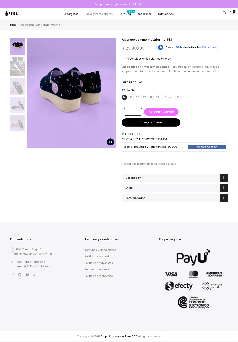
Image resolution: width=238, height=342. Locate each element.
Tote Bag (126, 13)
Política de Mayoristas (99, 263)
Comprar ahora (151, 122)
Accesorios (144, 14)
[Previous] (33, 92)
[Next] (109, 92)
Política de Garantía (97, 256)
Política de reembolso (99, 276)
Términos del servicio (98, 269)
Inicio (13, 25)
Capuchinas (166, 14)
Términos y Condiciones (100, 250)
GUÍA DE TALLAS (132, 82)
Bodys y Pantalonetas (99, 14)
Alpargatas (71, 14)
